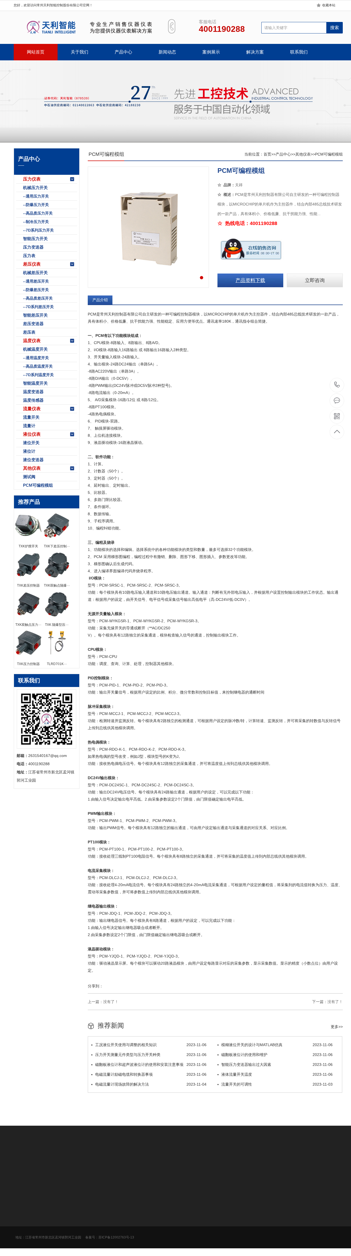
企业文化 (21, 1208)
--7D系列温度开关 (38, 375)
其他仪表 (32, 468)
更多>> (337, 1026)
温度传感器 (33, 400)
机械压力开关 (35, 187)
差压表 (29, 332)
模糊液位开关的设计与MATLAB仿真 (277, 1045)
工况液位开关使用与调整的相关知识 (150, 1045)
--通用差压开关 (36, 281)
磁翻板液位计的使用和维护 (277, 1054)
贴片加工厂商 (259, 1162)
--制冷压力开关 (36, 221)
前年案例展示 (139, 1225)
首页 (267, 154)
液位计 (29, 451)
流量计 (29, 425)
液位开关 (31, 442)
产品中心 (123, 52)
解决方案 (255, 52)
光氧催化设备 (75, 1162)
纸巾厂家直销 (233, 1162)
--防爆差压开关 (36, 290)
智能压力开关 (35, 238)
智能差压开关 (35, 315)
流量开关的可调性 (277, 1084)
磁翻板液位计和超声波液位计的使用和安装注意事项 (150, 1064)
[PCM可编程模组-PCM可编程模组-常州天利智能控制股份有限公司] (84, 27)
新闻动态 (167, 52)
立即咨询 (315, 280)
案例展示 (211, 52)
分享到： (95, 986)
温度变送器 (33, 391)
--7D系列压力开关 (38, 230)
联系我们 (299, 52)
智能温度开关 (35, 383)
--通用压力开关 (36, 196)
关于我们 (79, 52)
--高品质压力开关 (38, 213)
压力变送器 (33, 247)
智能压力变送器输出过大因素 (277, 1064)
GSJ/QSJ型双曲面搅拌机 (126, 1162)
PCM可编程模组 (38, 485)
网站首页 (35, 52)
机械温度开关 (35, 349)
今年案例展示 (139, 1208)
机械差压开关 (35, 272)
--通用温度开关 (36, 358)
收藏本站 (328, 5)
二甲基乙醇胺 (48, 1162)
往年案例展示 (139, 1233)
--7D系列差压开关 (38, 307)
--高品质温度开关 (38, 366)
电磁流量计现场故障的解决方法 (150, 1084)
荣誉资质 (21, 1225)
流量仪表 (32, 408)
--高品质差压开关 (38, 298)
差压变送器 (33, 323)
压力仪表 (32, 179)
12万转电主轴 (164, 1162)
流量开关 (31, 417)
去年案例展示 (139, 1217)
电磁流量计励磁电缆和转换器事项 (150, 1074)
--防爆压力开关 (36, 204)
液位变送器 (33, 459)
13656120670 (337, 385)
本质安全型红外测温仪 (198, 1162)
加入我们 (21, 1217)
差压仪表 (32, 264)
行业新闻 (97, 1208)
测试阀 (29, 476)
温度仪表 (32, 340)
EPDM (95, 1162)
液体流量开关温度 (277, 1074)
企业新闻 (97, 1217)
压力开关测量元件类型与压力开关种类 (150, 1054)
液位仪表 (32, 434)
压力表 (29, 255)
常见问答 (97, 1225)
